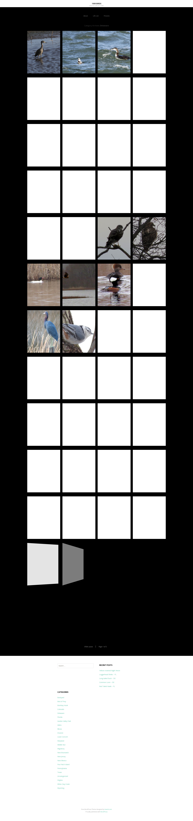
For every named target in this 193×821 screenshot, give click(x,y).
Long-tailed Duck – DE (107, 678)
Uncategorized (62, 776)
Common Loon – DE (106, 682)
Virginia (60, 780)
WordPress (103, 812)
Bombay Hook (62, 705)
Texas (59, 772)
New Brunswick (63, 753)
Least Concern (62, 737)
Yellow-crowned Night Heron (109, 670)
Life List (96, 16)
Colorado (60, 709)
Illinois (59, 729)
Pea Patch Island (63, 764)
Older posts (88, 647)
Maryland (60, 741)
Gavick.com (108, 809)
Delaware (60, 713)
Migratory (60, 749)
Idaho (59, 725)
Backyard (60, 697)
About (85, 16)
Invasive (60, 733)
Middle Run (61, 745)
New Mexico (61, 760)
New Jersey (61, 756)
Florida (59, 717)
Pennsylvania (62, 768)
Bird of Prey (61, 701)
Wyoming (60, 788)
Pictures (107, 16)
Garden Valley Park (64, 721)
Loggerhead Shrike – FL (107, 674)
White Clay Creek (63, 784)
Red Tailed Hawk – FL (107, 686)
